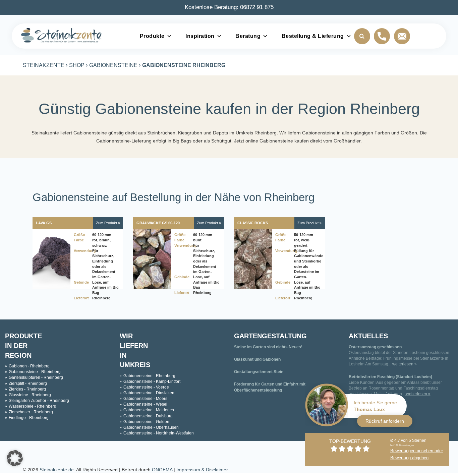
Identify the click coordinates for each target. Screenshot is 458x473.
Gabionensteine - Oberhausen (151, 427)
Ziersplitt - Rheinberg (28, 383)
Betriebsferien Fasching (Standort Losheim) (390, 376)
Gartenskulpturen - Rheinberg (36, 377)
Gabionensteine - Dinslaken (148, 393)
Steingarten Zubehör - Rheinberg (39, 400)
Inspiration (200, 36)
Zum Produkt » (108, 223)
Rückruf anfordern (384, 421)
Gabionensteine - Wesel (145, 404)
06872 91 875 (257, 7)
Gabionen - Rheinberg (29, 366)
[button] (15, 458)
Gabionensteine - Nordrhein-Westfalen (158, 433)
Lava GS (44, 223)
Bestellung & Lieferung (313, 36)
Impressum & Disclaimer (202, 469)
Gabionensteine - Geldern (147, 421)
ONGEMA (162, 469)
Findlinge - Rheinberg (29, 417)
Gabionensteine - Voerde (146, 387)
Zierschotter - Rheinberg (31, 412)
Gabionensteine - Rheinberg (35, 371)
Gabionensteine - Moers (145, 398)
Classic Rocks (252, 223)
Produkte (152, 36)
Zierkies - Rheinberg (27, 389)
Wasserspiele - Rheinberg (32, 406)
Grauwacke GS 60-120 (158, 223)
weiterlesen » (404, 364)
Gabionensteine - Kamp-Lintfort (151, 381)
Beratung (248, 36)
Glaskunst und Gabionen (257, 359)
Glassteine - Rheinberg (30, 395)
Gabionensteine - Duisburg (148, 416)
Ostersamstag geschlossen (375, 347)
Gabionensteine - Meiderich (148, 410)
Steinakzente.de (57, 469)
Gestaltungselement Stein (258, 371)
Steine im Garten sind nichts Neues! (268, 347)
